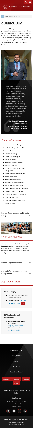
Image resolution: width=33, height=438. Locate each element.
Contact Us (16, 397)
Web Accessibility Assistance (16, 424)
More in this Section (12, 16)
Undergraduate (16, 355)
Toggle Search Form (26, 2)
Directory (16, 383)
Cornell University (4, 6)
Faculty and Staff (16, 372)
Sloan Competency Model (11, 262)
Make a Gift (26, 379)
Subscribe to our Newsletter (11, 379)
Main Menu (30, 2)
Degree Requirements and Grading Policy (15, 214)
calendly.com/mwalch (14, 330)
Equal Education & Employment (16, 422)
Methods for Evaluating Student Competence (14, 272)
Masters (16, 361)
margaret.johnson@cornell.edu (17, 326)
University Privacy (24, 420)
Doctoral (16, 366)
